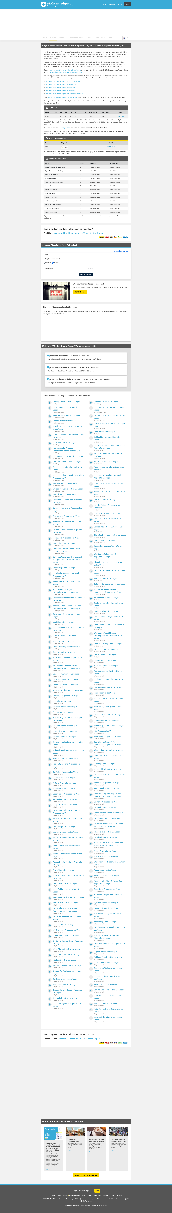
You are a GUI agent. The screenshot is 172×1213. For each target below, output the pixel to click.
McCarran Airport (61, 4)
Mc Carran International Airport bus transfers (60, 87)
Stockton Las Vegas (51, 197)
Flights (53, 38)
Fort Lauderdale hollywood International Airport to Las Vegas (66, 591)
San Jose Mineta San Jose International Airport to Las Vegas (109, 447)
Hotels (110, 38)
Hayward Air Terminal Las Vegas (54, 171)
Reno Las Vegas (50, 193)
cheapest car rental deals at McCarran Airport (79, 1039)
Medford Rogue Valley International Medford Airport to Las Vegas (108, 845)
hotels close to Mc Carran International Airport (62, 97)
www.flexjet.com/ (64, 128)
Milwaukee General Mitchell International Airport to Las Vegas (107, 591)
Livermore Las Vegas (51, 174)
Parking (89, 38)
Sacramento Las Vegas (52, 208)
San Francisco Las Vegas (52, 201)
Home (45, 38)
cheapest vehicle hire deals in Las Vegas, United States (77, 233)
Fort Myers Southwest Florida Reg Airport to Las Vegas (108, 883)
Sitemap (119, 1195)
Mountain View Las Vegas (52, 186)
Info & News (100, 38)
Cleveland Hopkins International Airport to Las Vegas (66, 575)
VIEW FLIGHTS (121, 116)
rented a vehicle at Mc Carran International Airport (64, 70)
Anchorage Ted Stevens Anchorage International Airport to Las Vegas (67, 608)
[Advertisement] (86, 22)
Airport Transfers (76, 38)
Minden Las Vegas (50, 178)
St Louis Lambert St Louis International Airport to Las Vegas (68, 477)
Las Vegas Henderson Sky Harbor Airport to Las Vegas (66, 812)
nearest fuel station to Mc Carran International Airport (65, 72)
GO (127, 4)
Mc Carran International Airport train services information (64, 93)
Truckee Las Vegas (51, 212)
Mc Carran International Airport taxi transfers (60, 90)
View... (48, 1169)
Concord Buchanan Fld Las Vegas (55, 167)
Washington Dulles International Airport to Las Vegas (107, 556)
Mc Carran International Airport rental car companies (63, 81)
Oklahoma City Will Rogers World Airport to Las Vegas (66, 551)
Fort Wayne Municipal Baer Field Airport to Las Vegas (107, 937)
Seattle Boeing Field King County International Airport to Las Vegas (107, 796)
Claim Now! (79, 292)
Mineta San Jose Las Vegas (53, 204)
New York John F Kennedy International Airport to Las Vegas (66, 450)
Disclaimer (106, 1195)
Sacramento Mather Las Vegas (54, 182)
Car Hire (62, 38)
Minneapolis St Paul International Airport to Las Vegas (107, 477)
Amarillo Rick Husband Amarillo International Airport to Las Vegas (66, 668)
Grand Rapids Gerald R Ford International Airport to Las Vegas (107, 744)
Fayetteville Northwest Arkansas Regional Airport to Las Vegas (66, 910)
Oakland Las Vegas (51, 189)
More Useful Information (86, 1175)
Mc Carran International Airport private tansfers (61, 84)
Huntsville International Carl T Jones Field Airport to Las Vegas (109, 826)
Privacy (113, 1195)
